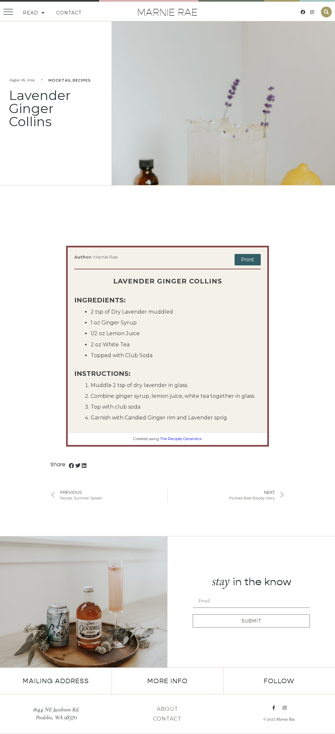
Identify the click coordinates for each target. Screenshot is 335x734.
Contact (68, 13)
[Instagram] (312, 12)
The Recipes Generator (181, 438)
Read (30, 13)
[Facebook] (303, 12)
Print (247, 260)
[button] (326, 12)
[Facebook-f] (273, 707)
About (167, 709)
